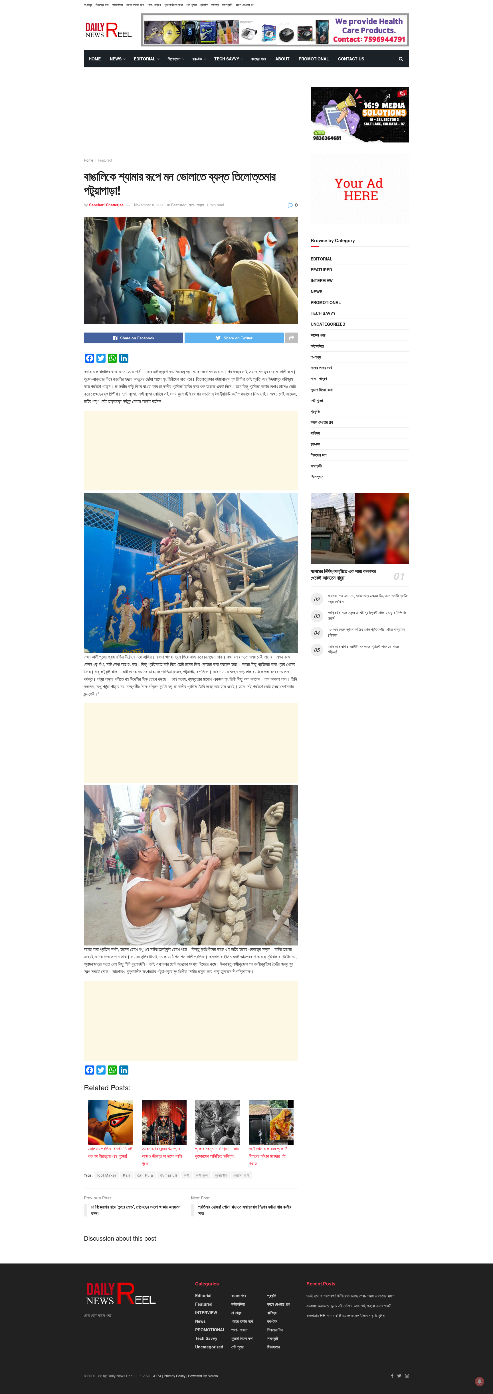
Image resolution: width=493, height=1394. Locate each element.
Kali (126, 1175)
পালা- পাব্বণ (154, 4)
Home (95, 59)
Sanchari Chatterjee (106, 204)
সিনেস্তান (174, 59)
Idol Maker (106, 1175)
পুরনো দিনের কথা (173, 4)
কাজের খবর (258, 59)
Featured (105, 160)
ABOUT (282, 59)
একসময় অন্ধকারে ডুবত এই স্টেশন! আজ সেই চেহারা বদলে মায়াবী (348, 1306)
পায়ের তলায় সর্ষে (321, 367)
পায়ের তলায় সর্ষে (135, 4)
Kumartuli (168, 1175)
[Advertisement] (191, 118)
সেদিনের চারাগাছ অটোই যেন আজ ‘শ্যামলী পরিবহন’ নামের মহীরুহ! (363, 649)
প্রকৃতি (204, 4)
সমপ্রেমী (227, 4)
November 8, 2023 (149, 204)
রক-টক (197, 59)
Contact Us (351, 59)
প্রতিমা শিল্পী (241, 1175)
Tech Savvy (226, 59)
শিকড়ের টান (102, 4)
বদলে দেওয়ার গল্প (245, 4)
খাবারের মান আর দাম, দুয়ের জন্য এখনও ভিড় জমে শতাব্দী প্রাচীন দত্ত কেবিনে (368, 598)
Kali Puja (145, 1175)
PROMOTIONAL (314, 59)
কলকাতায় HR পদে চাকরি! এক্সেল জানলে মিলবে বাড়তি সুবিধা (345, 1315)
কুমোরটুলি (221, 1175)
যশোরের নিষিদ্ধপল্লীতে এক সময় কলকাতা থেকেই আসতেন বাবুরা (343, 574)
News (116, 59)
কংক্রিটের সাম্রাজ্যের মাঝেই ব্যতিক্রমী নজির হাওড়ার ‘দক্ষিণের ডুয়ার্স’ (367, 615)
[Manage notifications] (479, 1381)
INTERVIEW (322, 280)
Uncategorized (328, 324)
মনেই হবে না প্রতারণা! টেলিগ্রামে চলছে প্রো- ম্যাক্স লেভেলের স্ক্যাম (350, 1296)
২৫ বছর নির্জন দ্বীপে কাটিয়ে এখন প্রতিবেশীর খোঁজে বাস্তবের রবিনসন (366, 632)
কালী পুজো (202, 1175)
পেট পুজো (191, 4)
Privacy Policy (174, 1375)
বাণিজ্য (215, 4)
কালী (186, 1175)
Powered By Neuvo (203, 1375)
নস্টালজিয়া (117, 4)
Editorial (144, 59)
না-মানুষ (88, 4)
